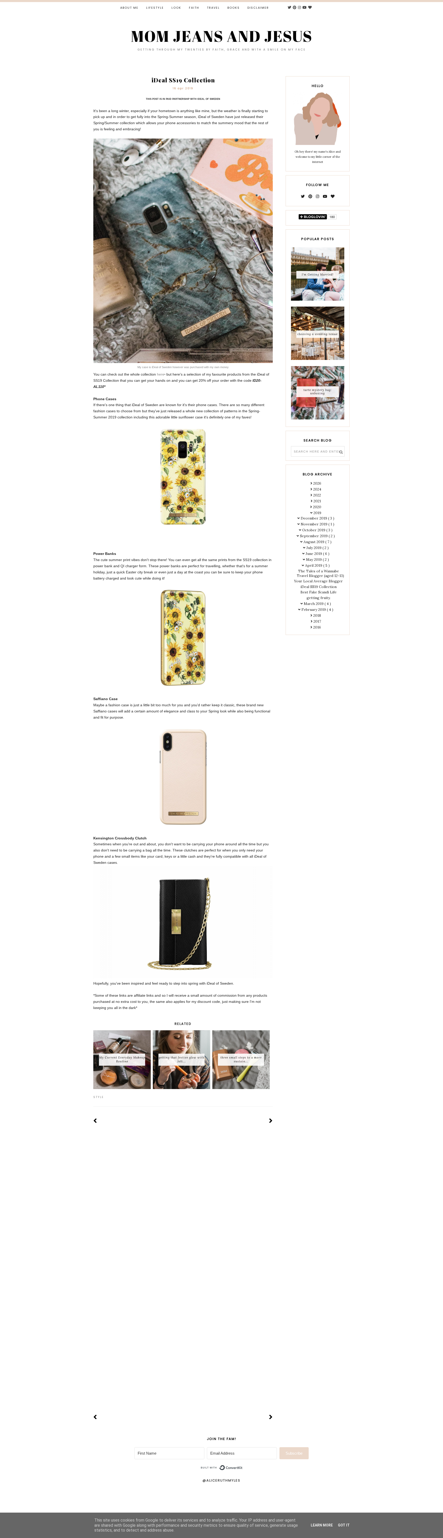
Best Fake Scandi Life (318, 592)
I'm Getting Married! (318, 274)
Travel (213, 8)
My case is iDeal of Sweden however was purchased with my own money (183, 367)
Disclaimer (258, 8)
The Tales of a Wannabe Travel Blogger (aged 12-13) (320, 573)
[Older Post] (271, 1121)
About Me (129, 8)
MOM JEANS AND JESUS (221, 36)
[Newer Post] (95, 1121)
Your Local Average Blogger (318, 581)
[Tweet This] (262, 1097)
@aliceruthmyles (221, 1480)
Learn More (322, 1525)
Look (176, 8)
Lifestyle (155, 8)
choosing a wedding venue (317, 334)
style (98, 1097)
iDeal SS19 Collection (318, 586)
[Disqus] (183, 1206)
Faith (194, 8)
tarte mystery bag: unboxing (318, 391)
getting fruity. (318, 597)
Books (233, 8)
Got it (344, 1525)
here (160, 374)
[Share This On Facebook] (255, 1097)
